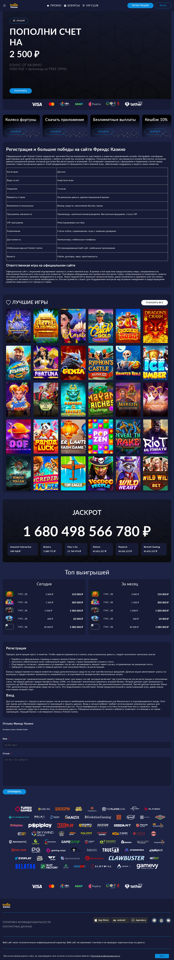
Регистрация (140, 5)
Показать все (154, 302)
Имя (5, 739)
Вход (163, 5)
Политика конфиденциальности (27, 922)
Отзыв (6, 753)
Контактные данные (17, 926)
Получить (20, 91)
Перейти (15, 132)
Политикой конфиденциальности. (105, 956)
